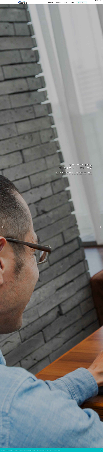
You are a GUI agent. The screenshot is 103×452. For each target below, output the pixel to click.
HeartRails (22, 2)
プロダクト (58, 2)
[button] (7, 226)
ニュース (65, 2)
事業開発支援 (50, 2)
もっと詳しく (51, 176)
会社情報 (72, 2)
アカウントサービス (82, 2)
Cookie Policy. (58, 450)
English (100, 0)
